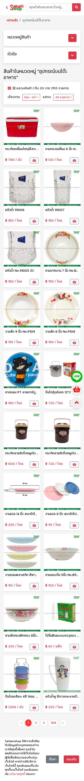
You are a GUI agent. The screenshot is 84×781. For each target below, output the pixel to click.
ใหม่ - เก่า (30, 97)
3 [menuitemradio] (44, 722)
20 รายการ (62, 97)
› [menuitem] (62, 722)
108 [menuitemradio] (53, 722)
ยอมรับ (71, 759)
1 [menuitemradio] (28, 722)
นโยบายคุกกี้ (18, 774)
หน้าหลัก (12, 20)
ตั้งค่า (52, 759)
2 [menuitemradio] (36, 722)
